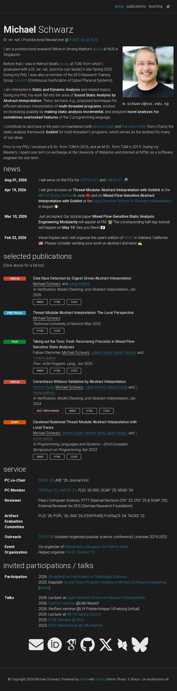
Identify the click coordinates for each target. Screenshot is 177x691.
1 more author (44, 358)
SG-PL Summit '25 (80, 552)
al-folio (100, 679)
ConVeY (20, 80)
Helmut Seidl (117, 387)
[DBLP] (122, 645)
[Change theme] (167, 5)
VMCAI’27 (114, 180)
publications (136, 6)
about (120, 6)
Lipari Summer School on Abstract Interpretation (132, 201)
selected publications (37, 256)
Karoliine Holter (134, 126)
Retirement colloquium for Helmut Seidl (96, 547)
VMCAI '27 (68, 490)
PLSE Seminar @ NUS (66, 620)
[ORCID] (54, 645)
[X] (105, 645)
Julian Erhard (79, 284)
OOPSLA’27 (89, 180)
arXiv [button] (40, 302)
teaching (155, 6)
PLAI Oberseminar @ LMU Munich (75, 625)
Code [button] (74, 302)
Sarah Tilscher (124, 352)
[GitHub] (87, 645)
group (97, 49)
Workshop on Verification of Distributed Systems (87, 577)
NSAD (128, 237)
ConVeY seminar (61, 603)
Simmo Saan (103, 126)
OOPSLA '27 (48, 490)
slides (44, 588)
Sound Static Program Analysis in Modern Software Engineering (115, 582)
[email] (36, 645)
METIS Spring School (55, 195)
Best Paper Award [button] (48, 410)
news (12, 168)
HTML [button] (57, 302)
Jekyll (84, 679)
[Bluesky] (140, 645)
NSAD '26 (46, 480)
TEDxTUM (46, 537)
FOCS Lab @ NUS (83, 40)
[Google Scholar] (71, 645)
